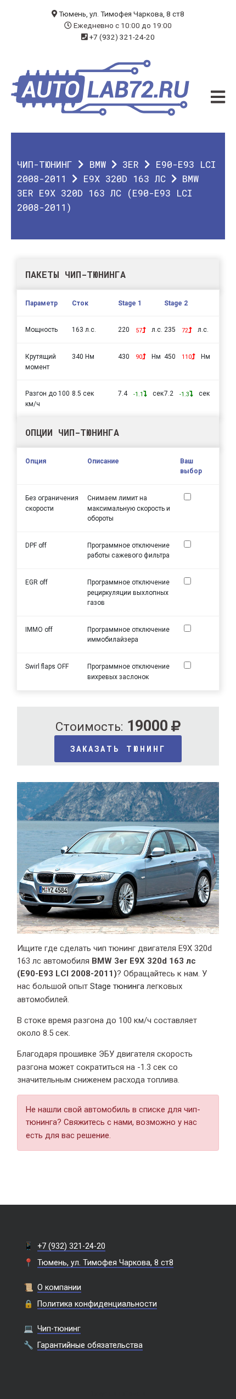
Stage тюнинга (117, 986)
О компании (59, 1287)
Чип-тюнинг (44, 164)
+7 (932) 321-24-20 (122, 36)
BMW (97, 164)
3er (130, 164)
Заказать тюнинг (118, 749)
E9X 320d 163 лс (124, 178)
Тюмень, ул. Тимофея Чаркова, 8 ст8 (121, 13)
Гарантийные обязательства (90, 1345)
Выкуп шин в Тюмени (118, 1394)
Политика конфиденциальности (97, 1303)
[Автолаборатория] (100, 87)
